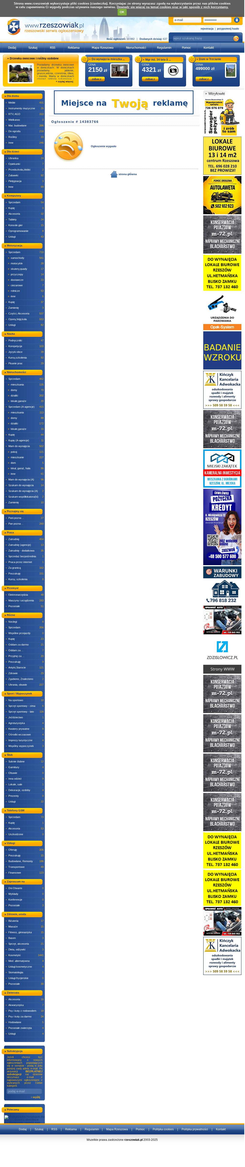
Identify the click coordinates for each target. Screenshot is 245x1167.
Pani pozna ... (24, 517)
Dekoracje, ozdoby (24, 790)
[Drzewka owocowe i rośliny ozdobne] (20, 73)
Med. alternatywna (24, 960)
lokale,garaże (26, 401)
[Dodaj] (12, 44)
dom (26, 462)
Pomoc (140, 1129)
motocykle (26, 263)
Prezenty (24, 795)
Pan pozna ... (24, 523)
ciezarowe (26, 285)
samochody (26, 257)
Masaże (24, 926)
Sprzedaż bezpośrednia (24, 556)
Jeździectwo (24, 717)
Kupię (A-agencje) (24, 440)
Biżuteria (24, 920)
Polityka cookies (163, 1129)
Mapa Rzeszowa (117, 1129)
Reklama (71, 1129)
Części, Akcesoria (24, 313)
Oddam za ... (24, 650)
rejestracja (207, 28)
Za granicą (24, 567)
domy (26, 390)
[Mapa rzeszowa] (102, 44)
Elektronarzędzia (24, 594)
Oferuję (24, 849)
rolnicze (26, 290)
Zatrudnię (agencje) (24, 544)
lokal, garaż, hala (26, 468)
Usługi (24, 236)
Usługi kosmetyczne (24, 966)
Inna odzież (24, 778)
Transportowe (24, 866)
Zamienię (24, 307)
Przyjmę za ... (24, 656)
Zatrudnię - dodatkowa (24, 550)
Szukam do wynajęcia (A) (24, 491)
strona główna (127, 174)
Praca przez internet (24, 562)
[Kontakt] (209, 44)
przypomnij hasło (228, 28)
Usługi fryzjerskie (24, 978)
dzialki (26, 395)
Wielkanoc (24, 119)
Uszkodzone (24, 834)
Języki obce (24, 351)
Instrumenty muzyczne (24, 108)
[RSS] (54, 44)
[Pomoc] (186, 44)
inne (26, 296)
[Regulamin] (164, 44)
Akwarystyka (24, 1005)
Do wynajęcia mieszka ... (108, 59)
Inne (24, 142)
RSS (54, 1129)
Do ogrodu (24, 131)
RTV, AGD (24, 114)
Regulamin (92, 1129)
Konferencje (24, 899)
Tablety (24, 219)
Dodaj (23, 1129)
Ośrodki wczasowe (24, 734)
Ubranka (24, 158)
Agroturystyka (24, 723)
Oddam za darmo (24, 644)
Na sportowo (24, 700)
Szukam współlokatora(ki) (24, 496)
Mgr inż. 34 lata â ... (158, 59)
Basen (24, 938)
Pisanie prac (24, 363)
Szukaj (39, 1129)
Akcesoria (24, 213)
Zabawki (24, 175)
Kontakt (221, 1129)
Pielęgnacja (24, 181)
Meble (24, 102)
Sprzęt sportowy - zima (24, 705)
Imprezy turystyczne (24, 740)
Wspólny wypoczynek (24, 746)
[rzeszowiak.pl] (45, 27)
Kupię (24, 208)
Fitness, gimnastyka (24, 932)
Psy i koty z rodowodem (24, 1010)
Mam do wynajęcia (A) (24, 479)
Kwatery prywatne (24, 728)
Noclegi (24, 621)
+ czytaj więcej (64, 81)
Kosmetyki (24, 955)
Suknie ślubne (24, 761)
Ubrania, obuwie (24, 684)
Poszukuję (24, 573)
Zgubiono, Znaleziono (24, 678)
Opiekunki (24, 163)
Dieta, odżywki (24, 949)
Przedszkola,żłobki (24, 169)
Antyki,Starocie (24, 667)
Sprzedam (24, 202)
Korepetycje (24, 346)
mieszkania (26, 384)
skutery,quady (26, 268)
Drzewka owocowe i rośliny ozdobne (34, 58)
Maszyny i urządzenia (24, 600)
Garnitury (24, 767)
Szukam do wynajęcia (24, 485)
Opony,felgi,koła (24, 319)
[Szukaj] (33, 44)
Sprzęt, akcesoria (24, 943)
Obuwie (24, 772)
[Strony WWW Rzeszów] (222, 654)
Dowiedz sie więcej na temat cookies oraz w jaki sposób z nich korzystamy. (173, 7)
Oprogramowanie (24, 230)
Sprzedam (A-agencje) (24, 406)
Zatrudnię (24, 539)
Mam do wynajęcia (24, 446)
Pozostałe (24, 606)
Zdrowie (24, 673)
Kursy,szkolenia (24, 357)
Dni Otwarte (24, 888)
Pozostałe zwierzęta (24, 1027)
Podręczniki (24, 340)
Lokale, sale (24, 784)
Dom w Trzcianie (210, 59)
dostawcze (26, 279)
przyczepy (26, 274)
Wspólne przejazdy (24, 633)
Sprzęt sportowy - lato (24, 711)
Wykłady (24, 893)
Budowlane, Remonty (24, 861)
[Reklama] (74, 44)
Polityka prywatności (195, 1129)
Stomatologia (24, 972)
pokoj (26, 451)
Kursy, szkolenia (24, 579)
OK (122, 12)
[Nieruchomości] (136, 44)
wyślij (36, 1097)
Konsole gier (24, 225)
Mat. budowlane (24, 125)
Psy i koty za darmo (24, 1016)
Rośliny (24, 136)
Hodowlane (24, 1022)
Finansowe (24, 872)
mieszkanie (26, 457)
